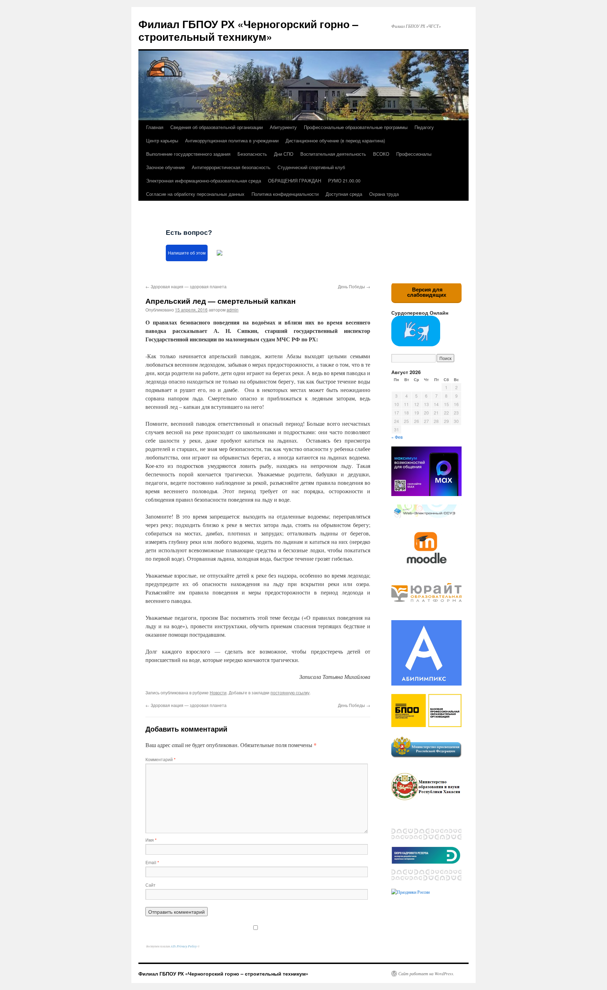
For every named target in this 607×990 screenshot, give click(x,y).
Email (152, 862)
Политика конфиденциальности (285, 194)
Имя (151, 840)
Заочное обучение (165, 167)
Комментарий (160, 759)
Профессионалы (413, 153)
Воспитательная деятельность (333, 153)
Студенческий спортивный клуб (311, 167)
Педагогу (424, 127)
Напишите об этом (186, 253)
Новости (218, 692)
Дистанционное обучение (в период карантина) (335, 140)
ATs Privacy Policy (184, 946)
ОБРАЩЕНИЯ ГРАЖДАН (294, 180)
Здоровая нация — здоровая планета (186, 286)
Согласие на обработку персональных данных (195, 194)
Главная (154, 127)
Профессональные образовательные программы (355, 127)
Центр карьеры (162, 140)
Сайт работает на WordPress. (426, 973)
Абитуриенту (283, 127)
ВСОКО (381, 153)
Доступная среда (344, 194)
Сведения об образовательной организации (216, 127)
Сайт (150, 885)
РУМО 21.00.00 (344, 180)
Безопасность (252, 153)
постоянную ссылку (289, 692)
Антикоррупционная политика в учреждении (232, 140)
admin (233, 310)
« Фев (397, 437)
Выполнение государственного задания (188, 153)
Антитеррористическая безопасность (231, 167)
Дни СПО (283, 153)
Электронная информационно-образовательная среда (203, 180)
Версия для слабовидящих (426, 292)
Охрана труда (384, 194)
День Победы (354, 286)
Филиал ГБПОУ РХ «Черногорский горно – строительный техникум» (248, 30)
